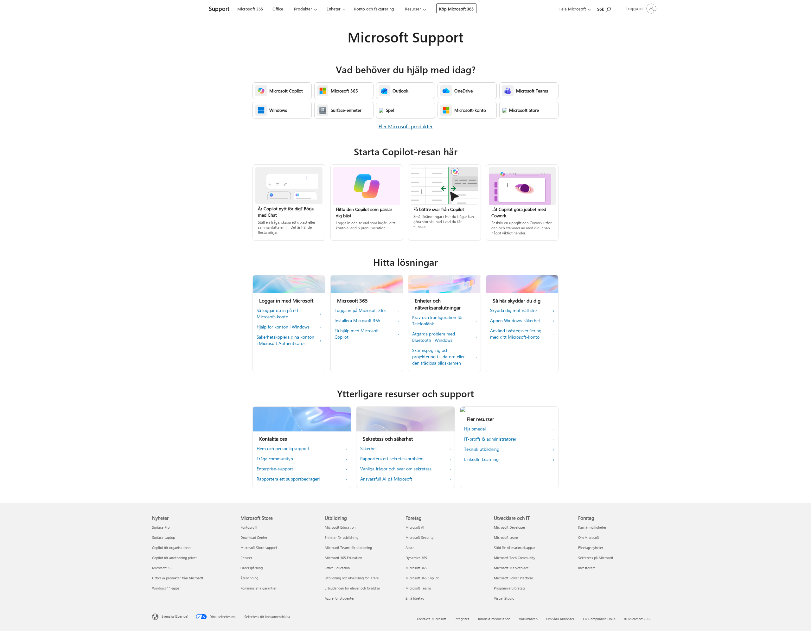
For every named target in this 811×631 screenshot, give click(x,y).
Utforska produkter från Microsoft (177, 578)
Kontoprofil (248, 527)
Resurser (413, 8)
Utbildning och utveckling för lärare (352, 578)
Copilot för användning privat (174, 557)
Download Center (253, 537)
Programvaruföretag (509, 588)
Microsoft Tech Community (514, 557)
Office (277, 8)
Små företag (415, 598)
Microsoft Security (419, 537)
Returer (246, 557)
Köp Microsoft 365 (456, 8)
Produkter (303, 8)
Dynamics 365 (416, 557)
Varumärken (528, 618)
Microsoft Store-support (258, 547)
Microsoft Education (340, 527)
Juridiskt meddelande (494, 618)
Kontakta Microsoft (431, 618)
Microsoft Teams (418, 588)
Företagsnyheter (590, 547)
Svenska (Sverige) (175, 616)
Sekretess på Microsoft (595, 557)
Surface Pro (160, 527)
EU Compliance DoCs (599, 618)
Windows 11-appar (166, 588)
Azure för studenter (339, 598)
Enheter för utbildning (341, 537)
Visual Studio (504, 598)
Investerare (587, 567)
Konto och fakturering (374, 8)
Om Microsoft (588, 537)
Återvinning (249, 578)
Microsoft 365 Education (343, 557)
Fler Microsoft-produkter (406, 126)
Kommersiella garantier (258, 588)
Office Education (337, 567)
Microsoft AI (415, 527)
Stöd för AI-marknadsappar (514, 547)
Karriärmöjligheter (592, 527)
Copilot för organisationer (172, 547)
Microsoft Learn (506, 537)
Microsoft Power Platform (513, 578)
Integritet (462, 618)
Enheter (334, 8)
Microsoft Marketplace (511, 567)
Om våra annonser (560, 618)
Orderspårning (251, 567)
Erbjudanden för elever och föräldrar (352, 588)
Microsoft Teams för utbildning (348, 547)
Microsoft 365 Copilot (422, 578)
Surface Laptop (163, 537)
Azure (410, 547)
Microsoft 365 (250, 8)
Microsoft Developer (509, 527)
